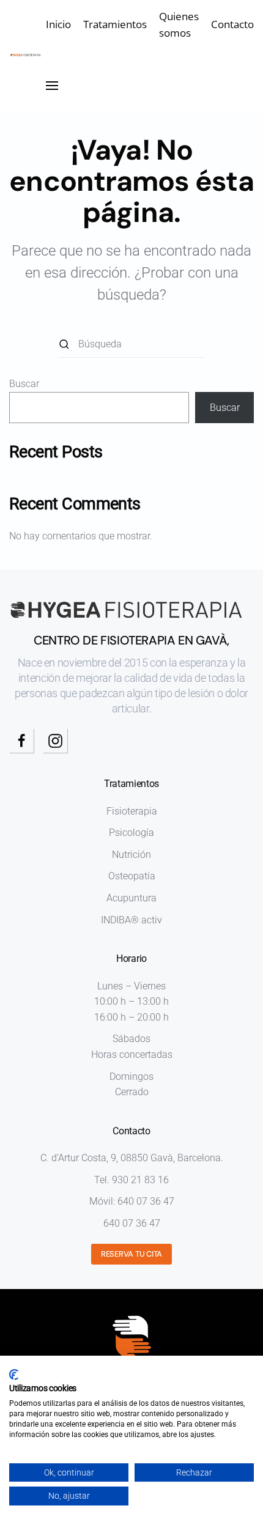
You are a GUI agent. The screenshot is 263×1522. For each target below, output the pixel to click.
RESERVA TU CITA (131, 1254)
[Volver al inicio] (27, 55)
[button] (52, 85)
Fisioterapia (131, 811)
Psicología (131, 832)
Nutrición (131, 854)
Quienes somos (179, 24)
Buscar (24, 384)
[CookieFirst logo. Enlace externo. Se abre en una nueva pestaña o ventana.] (13, 1374)
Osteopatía (131, 876)
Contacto (232, 24)
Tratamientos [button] (115, 24)
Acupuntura (131, 898)
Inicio (58, 24)
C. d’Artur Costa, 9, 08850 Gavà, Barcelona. (131, 1158)
